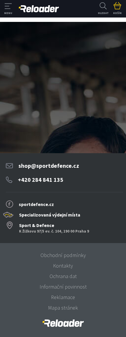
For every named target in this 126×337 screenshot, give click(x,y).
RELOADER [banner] (39, 9)
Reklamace (63, 297)
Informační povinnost (63, 286)
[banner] (63, 323)
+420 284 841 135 (40, 179)
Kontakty (63, 265)
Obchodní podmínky (63, 255)
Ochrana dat (63, 276)
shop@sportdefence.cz (48, 165)
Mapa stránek (63, 307)
